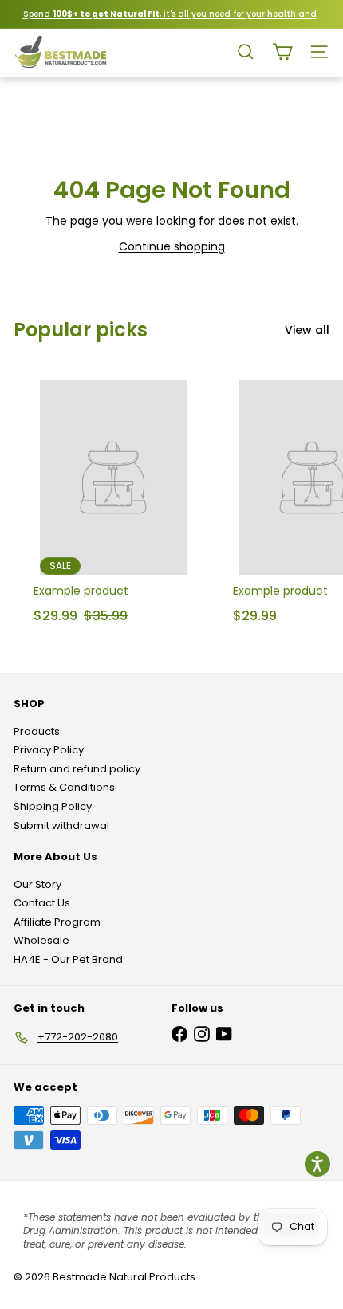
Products (37, 731)
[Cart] (282, 52)
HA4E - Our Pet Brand (68, 959)
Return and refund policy (77, 768)
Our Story (37, 884)
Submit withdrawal (61, 825)
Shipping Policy (53, 806)
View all (307, 330)
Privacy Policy (49, 749)
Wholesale (41, 940)
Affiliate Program (57, 922)
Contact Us (42, 902)
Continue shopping (172, 246)
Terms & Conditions (64, 787)
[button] (317, 1164)
